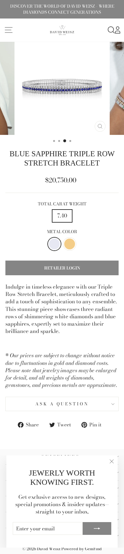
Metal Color (62, 232)
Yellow (69, 244)
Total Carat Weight (62, 204)
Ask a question (62, 404)
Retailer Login (62, 268)
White (54, 244)
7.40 (62, 215)
